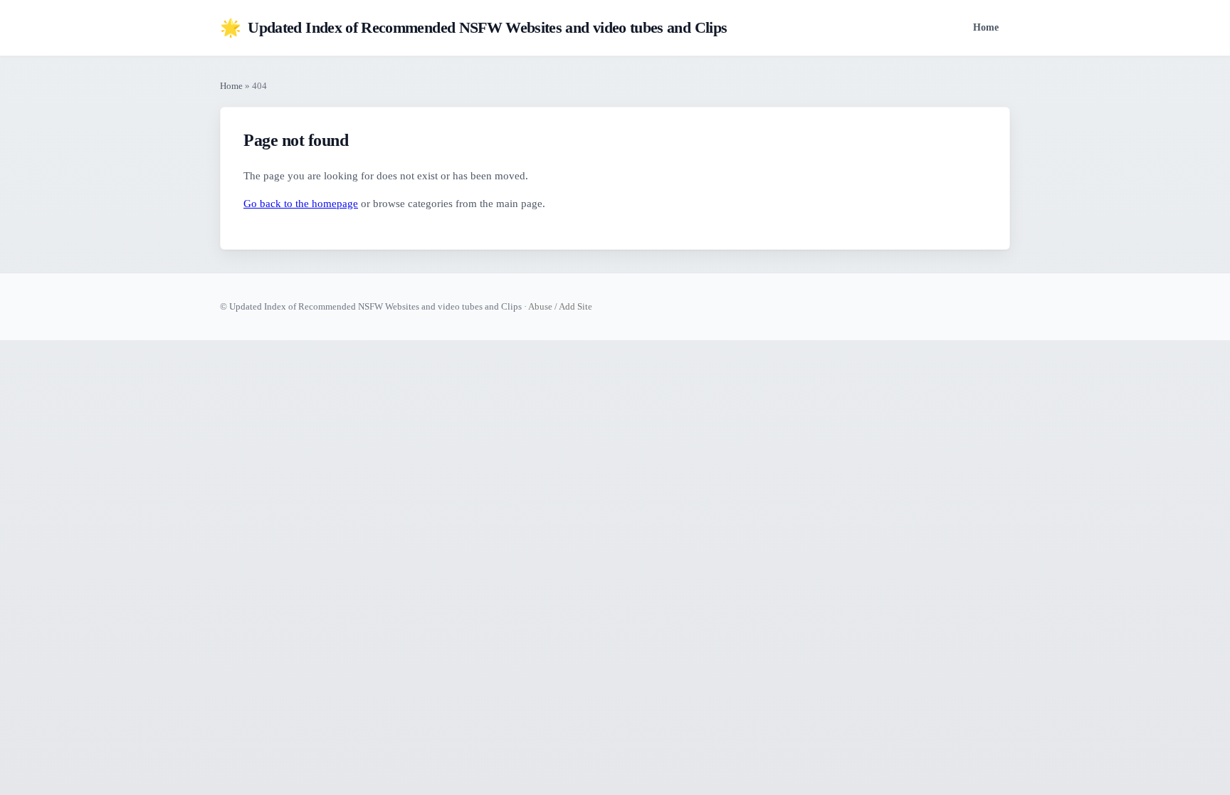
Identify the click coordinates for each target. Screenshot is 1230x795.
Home (986, 27)
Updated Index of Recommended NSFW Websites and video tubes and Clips (473, 28)
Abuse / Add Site (560, 306)
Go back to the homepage (300, 203)
